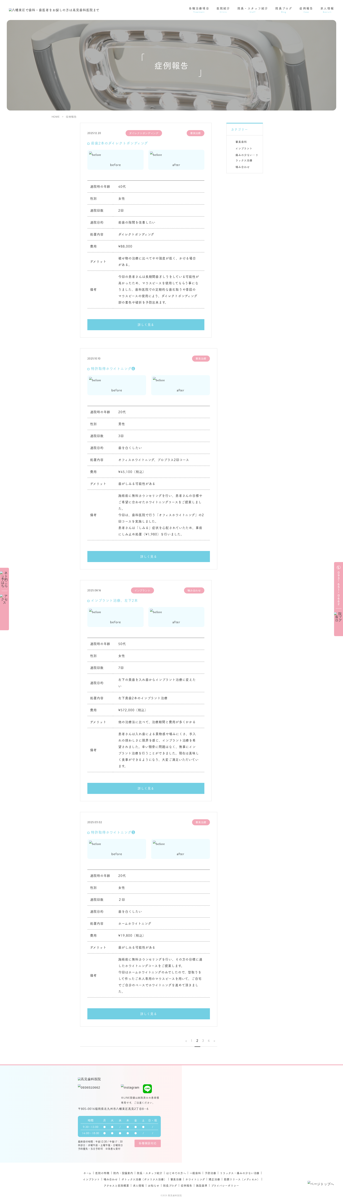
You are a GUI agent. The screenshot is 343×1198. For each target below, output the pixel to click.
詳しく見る (146, 324)
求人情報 (138, 1185)
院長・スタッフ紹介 (149, 1173)
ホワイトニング (195, 1179)
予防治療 (210, 1173)
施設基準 (201, 1185)
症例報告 (186, 1185)
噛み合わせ (242, 167)
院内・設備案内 (123, 1173)
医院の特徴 (102, 1173)
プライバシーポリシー (225, 1185)
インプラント (243, 148)
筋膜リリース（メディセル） (242, 1179)
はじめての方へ (176, 1173)
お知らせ (153, 1185)
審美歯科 (241, 142)
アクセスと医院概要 (116, 1185)
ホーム (87, 1173)
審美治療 (176, 1179)
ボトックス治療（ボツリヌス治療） (143, 1179)
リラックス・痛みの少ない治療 (240, 1173)
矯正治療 (214, 1179)
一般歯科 (195, 1173)
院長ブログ (170, 1185)
